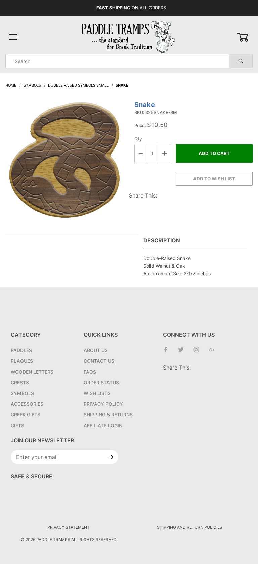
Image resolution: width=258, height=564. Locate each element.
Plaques (22, 361)
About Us (96, 350)
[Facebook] (168, 352)
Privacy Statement (68, 527)
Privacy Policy (103, 404)
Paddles (21, 350)
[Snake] (64, 163)
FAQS (90, 372)
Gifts (17, 425)
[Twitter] (183, 352)
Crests (20, 382)
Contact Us (99, 361)
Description (161, 240)
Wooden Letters (32, 372)
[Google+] (214, 352)
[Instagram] (199, 352)
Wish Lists (97, 393)
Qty (138, 139)
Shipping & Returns (108, 414)
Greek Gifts (25, 414)
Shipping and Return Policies (189, 527)
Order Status (101, 382)
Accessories (27, 404)
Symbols (22, 393)
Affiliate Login (103, 425)
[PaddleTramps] (129, 37)
